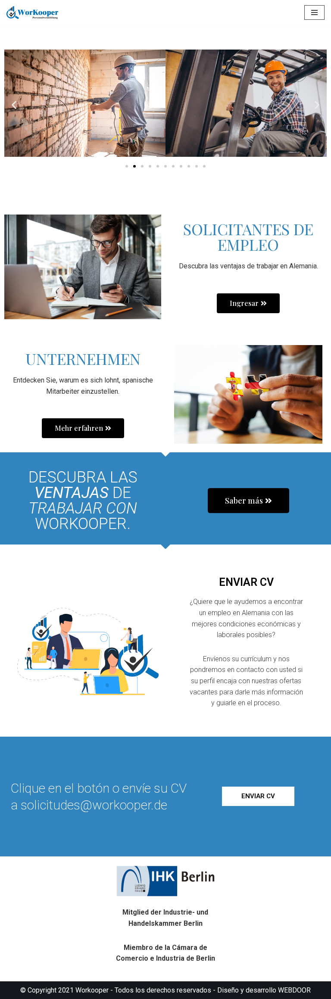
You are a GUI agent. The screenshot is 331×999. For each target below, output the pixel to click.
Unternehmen (83, 358)
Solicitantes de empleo (248, 236)
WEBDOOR (294, 990)
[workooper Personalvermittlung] (32, 12)
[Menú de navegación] (314, 12)
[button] (14, 105)
